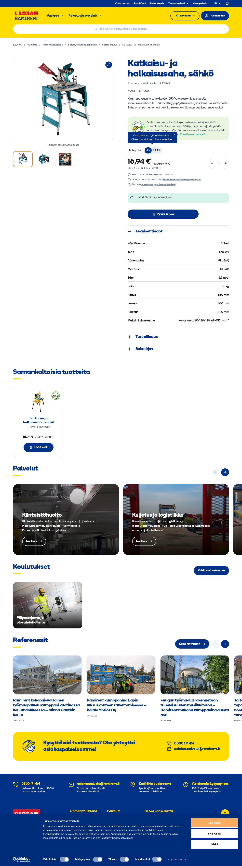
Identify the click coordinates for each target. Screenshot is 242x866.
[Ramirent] (26, 16)
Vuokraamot (122, 3)
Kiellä (214, 844)
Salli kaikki (214, 822)
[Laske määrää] (212, 163)
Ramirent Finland (83, 811)
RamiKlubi (140, 3)
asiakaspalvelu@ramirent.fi (197, 749)
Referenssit (157, 3)
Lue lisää (66, 519)
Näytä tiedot (175, 859)
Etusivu (17, 45)
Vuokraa (53, 15)
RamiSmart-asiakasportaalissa (182, 179)
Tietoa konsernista (158, 811)
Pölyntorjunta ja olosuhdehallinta (47, 605)
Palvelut (113, 811)
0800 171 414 (184, 743)
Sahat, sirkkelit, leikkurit (82, 45)
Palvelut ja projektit (82, 15)
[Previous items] (216, 472)
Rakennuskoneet (52, 45)
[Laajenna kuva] (108, 64)
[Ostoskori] (227, 3)
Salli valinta (214, 833)
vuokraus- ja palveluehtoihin (158, 184)
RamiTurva (154, 174)
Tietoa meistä (176, 3)
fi (216, 3)
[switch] (97, 859)
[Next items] (225, 472)
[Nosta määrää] (225, 163)
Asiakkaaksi (218, 16)
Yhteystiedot (201, 3)
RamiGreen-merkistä (192, 134)
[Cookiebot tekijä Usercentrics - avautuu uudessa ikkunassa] (21, 859)
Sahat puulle (109, 45)
